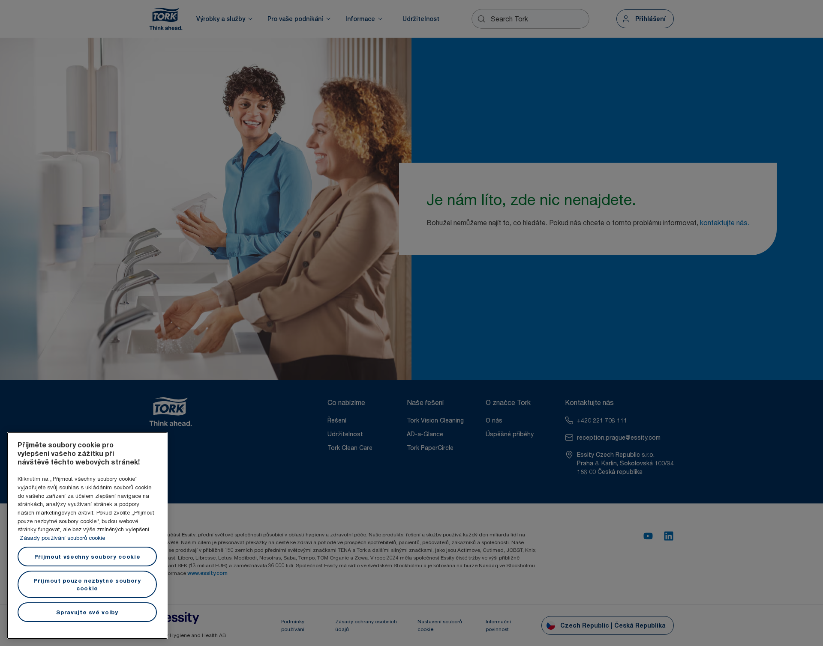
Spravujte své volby (87, 612)
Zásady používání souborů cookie (62, 537)
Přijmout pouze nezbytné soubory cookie (87, 584)
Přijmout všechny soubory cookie (87, 556)
